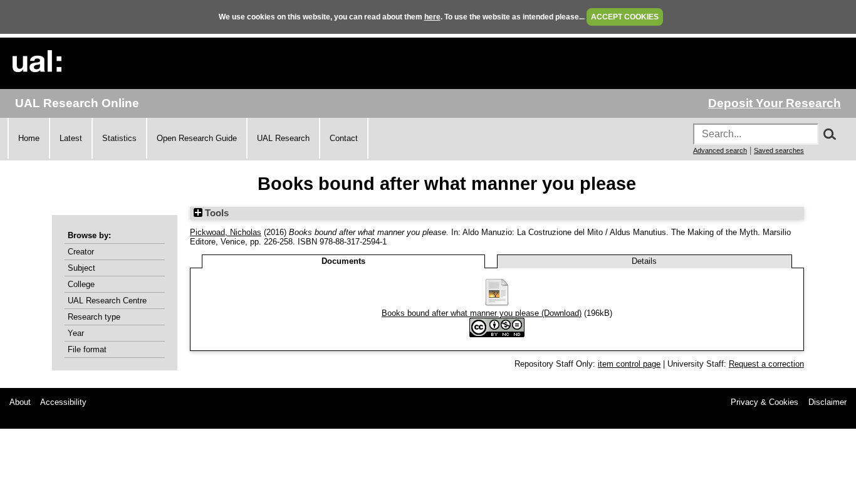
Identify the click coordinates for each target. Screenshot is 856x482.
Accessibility (63, 402)
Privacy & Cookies (764, 402)
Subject (81, 268)
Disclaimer (827, 402)
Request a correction (766, 364)
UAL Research (283, 138)
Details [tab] (644, 261)
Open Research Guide (197, 138)
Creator (81, 251)
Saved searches (779, 150)
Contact (344, 138)
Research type (94, 317)
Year (76, 333)
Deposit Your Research (774, 103)
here (432, 17)
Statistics (119, 138)
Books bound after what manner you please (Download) (482, 313)
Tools (215, 213)
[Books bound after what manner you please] (496, 303)
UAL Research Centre (107, 300)
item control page (629, 364)
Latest (71, 138)
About (20, 402)
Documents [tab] (343, 261)
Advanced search (720, 150)
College (81, 284)
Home (28, 138)
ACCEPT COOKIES (625, 17)
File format (87, 349)
